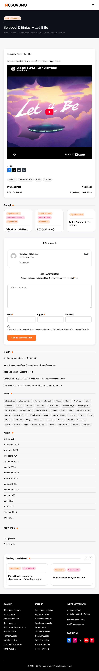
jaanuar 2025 (10, 439)
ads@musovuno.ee (75, 624)
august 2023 (9, 495)
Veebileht (69, 314)
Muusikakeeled (23, 33)
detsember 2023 (11, 472)
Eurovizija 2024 (10, 410)
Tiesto (52, 425)
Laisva (82, 415)
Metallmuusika (10, 640)
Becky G (19, 406)
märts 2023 (9, 506)
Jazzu (7, 415)
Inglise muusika (12, 18)
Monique (50, 420)
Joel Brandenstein (33, 415)
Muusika (13, 33)
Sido (26, 425)
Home (6, 33)
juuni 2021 (8, 518)
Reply (86, 254)
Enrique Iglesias (83, 406)
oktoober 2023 (10, 484)
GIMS (55, 410)
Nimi (10, 314)
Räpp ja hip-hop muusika (15, 627)
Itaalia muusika (42, 636)
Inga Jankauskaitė (83, 410)
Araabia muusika (42, 644)
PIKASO (70, 420)
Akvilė (67, 401)
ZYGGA (75, 425)
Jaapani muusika (42, 631)
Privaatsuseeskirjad (63, 666)
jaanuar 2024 (10, 467)
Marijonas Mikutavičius (34, 420)
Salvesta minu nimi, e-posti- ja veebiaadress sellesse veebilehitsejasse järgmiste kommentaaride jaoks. (48, 329)
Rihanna (17, 425)
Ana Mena (77, 401)
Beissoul (12, 180)
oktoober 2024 (10, 456)
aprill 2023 (8, 501)
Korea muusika (44, 217)
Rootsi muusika (42, 649)
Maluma (8, 420)
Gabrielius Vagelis (42, 410)
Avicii (87, 401)
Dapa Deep (41, 406)
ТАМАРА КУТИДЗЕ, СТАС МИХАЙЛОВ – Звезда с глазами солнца (34, 379)
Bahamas (8, 406)
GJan (63, 410)
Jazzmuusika (10, 631)
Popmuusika (12, 221)
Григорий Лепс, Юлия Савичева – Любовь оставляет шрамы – (33, 385)
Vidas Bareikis (63, 425)
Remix (7, 425)
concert (29, 406)
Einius (38, 180)
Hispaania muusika (43, 618)
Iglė (70, 410)
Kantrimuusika (10, 649)
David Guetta (53, 406)
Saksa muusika (42, 640)
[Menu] (93, 5)
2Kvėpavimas (10, 401)
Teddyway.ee (9, 538)
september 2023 (11, 489)
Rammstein (81, 420)
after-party (48, 401)
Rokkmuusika (10, 623)
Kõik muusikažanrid (12, 610)
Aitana (58, 401)
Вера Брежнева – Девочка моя (18, 372)
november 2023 (11, 478)
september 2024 (11, 461)
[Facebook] (9, 170)
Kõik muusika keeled (44, 610)
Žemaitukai (86, 425)
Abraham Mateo (25, 401)
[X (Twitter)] (14, 170)
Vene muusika (29, 568)
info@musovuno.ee (75, 620)
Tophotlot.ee (9, 544)
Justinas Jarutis (58, 415)
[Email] (19, 170)
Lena (90, 415)
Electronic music (11, 618)
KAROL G (72, 415)
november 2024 (11, 450)
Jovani (46, 415)
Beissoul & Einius (26, 180)
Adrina (37, 401)
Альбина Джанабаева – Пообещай (20, 358)
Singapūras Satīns (38, 425)
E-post (41, 314)
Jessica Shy (18, 415)
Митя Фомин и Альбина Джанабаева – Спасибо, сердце (30, 365)
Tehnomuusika (10, 636)
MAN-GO (19, 420)
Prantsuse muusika (43, 623)
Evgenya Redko (25, 410)
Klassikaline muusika (15, 217)
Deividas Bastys (68, 406)
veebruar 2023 (10, 512)
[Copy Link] (24, 170)
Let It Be (48, 180)
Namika (60, 420)
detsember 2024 (11, 444)
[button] (86, 558)
